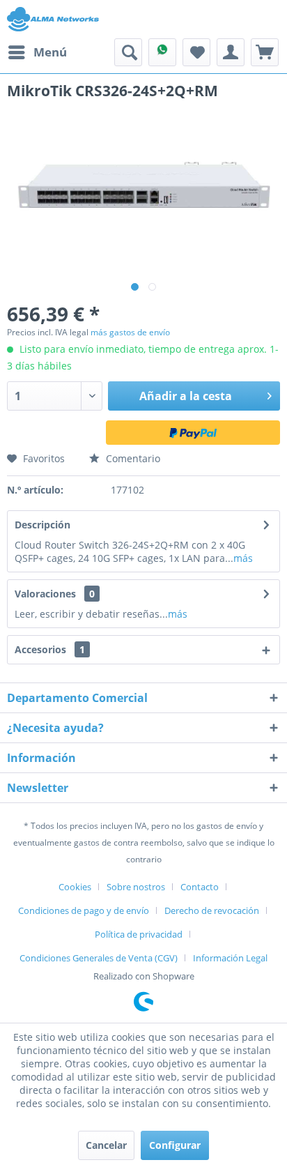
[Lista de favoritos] (196, 52)
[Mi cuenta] (231, 52)
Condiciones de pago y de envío (83, 910)
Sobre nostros (136, 886)
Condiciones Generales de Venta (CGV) (99, 958)
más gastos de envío (130, 332)
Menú (50, 52)
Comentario (131, 458)
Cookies (75, 886)
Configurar (175, 1145)
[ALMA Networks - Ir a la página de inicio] (53, 19)
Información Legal (230, 958)
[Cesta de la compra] (265, 52)
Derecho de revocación (211, 910)
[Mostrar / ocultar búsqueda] (128, 52)
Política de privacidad (139, 934)
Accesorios (50, 649)
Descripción (42, 524)
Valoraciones (45, 593)
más (243, 558)
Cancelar (106, 1145)
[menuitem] (37, 52)
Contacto (199, 886)
